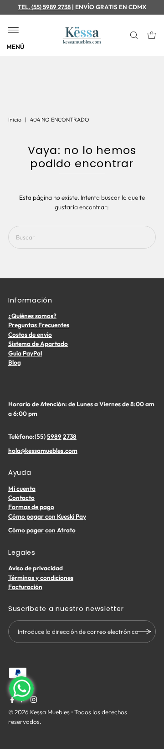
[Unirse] (144, 631)
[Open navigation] (13, 30)
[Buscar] (134, 35)
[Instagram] (34, 700)
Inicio (14, 119)
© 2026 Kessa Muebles (39, 712)
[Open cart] (151, 35)
